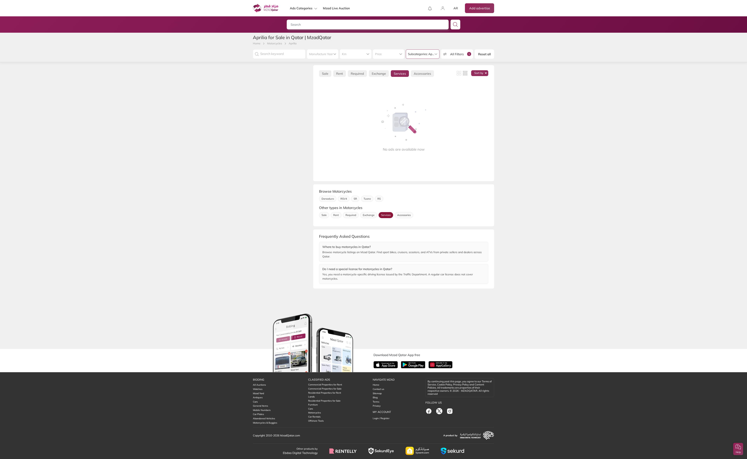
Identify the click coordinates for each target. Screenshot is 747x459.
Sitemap (377, 393)
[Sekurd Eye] (381, 451)
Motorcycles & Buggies (265, 422)
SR (355, 198)
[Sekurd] (452, 451)
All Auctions (259, 384)
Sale (325, 73)
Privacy (377, 405)
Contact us (378, 389)
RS (379, 198)
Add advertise (479, 8)
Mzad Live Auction (336, 8)
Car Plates (258, 414)
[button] (738, 449)
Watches (257, 389)
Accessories (422, 73)
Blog (375, 397)
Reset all (484, 54)
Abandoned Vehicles (264, 418)
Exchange (379, 73)
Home (256, 43)
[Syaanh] (417, 451)
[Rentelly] (343, 451)
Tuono (367, 198)
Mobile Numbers (262, 410)
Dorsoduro (328, 198)
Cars (255, 401)
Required (357, 73)
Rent (339, 73)
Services (400, 73)
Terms (376, 401)
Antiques (258, 397)
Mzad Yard (258, 393)
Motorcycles (274, 43)
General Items (260, 405)
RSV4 (343, 198)
